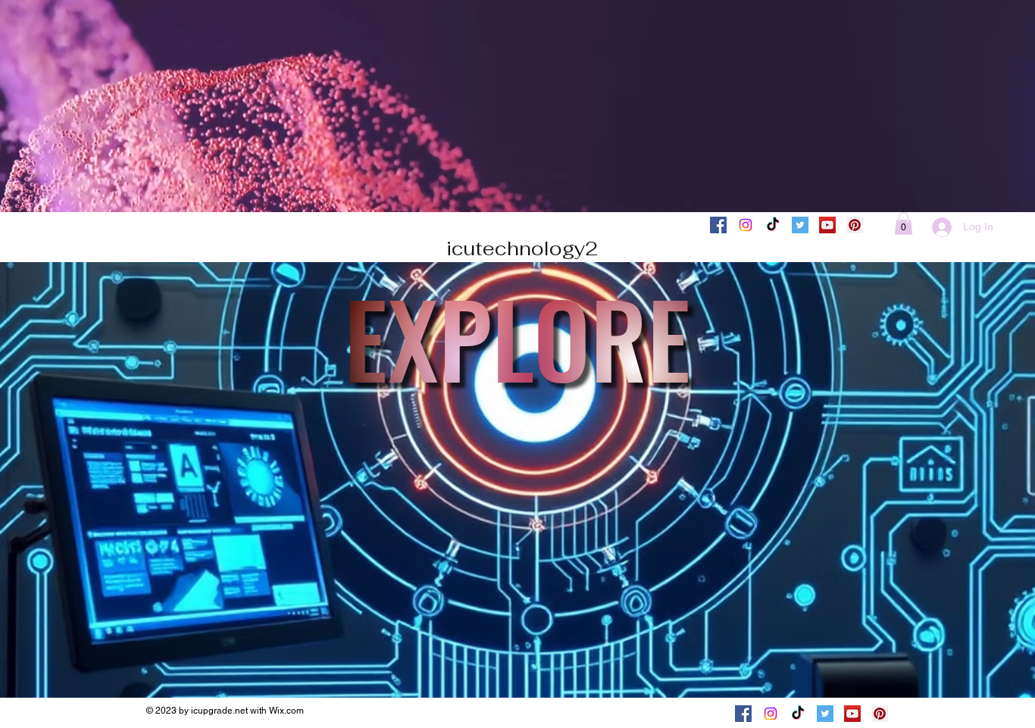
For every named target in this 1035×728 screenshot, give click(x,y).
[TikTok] (773, 225)
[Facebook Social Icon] (718, 225)
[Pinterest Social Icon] (854, 225)
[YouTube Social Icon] (827, 225)
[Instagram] (745, 225)
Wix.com (286, 710)
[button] (903, 223)
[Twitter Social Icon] (800, 225)
